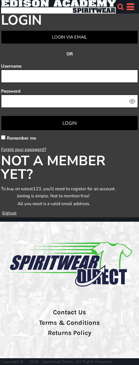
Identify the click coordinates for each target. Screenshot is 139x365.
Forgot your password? (23, 149)
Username (11, 66)
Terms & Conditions (69, 322)
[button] (120, 6)
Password (11, 91)
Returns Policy (69, 333)
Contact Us (69, 312)
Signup (9, 212)
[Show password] (132, 101)
